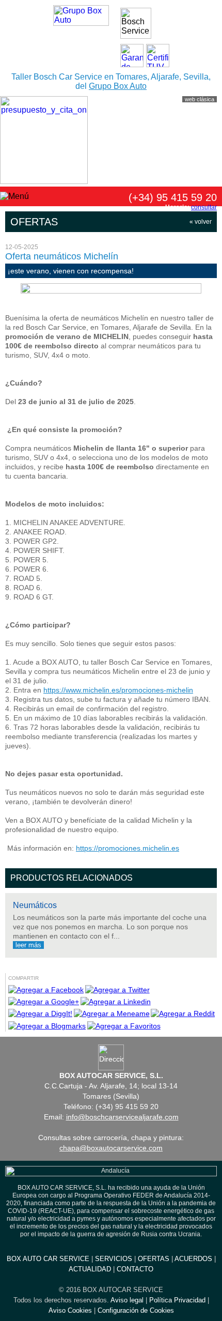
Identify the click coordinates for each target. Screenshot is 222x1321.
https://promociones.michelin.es (127, 848)
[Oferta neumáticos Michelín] (111, 291)
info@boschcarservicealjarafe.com (122, 1117)
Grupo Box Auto (118, 86)
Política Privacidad (177, 1300)
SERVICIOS (113, 1259)
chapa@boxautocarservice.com (111, 1148)
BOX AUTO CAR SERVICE (48, 1259)
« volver (200, 221)
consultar (204, 207)
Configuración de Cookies (136, 1310)
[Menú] (14, 196)
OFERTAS (153, 1259)
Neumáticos (35, 905)
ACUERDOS (193, 1259)
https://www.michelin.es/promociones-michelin (118, 690)
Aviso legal (127, 1300)
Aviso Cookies (70, 1310)
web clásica (199, 99)
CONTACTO (135, 1269)
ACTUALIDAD (90, 1269)
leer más (28, 945)
